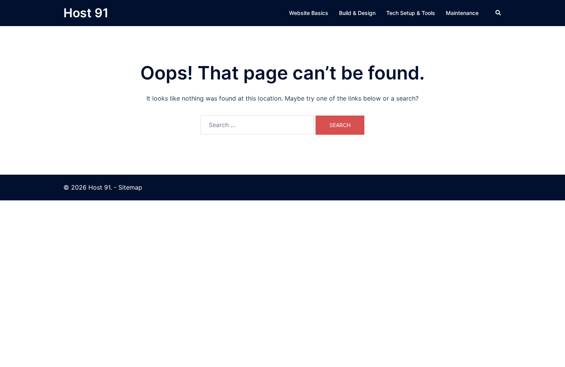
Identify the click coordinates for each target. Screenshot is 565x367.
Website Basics (308, 13)
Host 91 (85, 12)
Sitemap (130, 187)
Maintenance (462, 13)
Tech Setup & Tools (410, 13)
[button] (498, 13)
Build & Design (357, 13)
